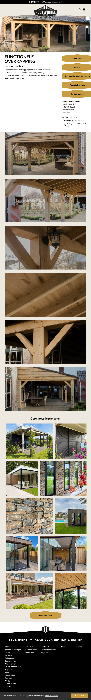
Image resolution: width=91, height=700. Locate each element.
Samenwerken (10, 683)
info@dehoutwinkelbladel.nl (72, 120)
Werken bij (9, 681)
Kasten (7, 652)
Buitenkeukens (31, 649)
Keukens (8, 655)
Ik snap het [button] (79, 696)
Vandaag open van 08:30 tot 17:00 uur (76, 125)
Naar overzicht (45, 615)
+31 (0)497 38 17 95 (69, 117)
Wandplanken (10, 664)
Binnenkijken (10, 675)
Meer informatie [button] (51, 696)
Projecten (44, 652)
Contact (8, 686)
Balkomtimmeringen (13, 649)
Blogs (7, 672)
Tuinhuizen (29, 652)
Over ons (8, 678)
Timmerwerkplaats (48, 649)
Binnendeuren (10, 661)
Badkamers (9, 658)
